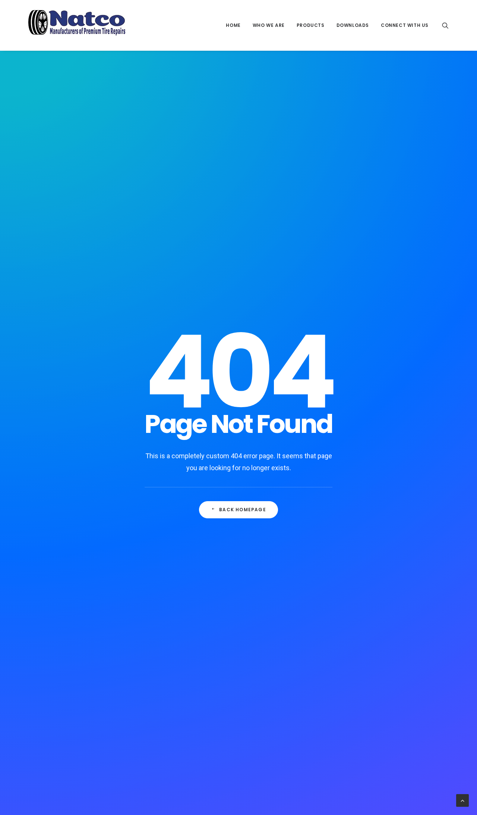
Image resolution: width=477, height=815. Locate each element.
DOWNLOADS (353, 25)
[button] (445, 25)
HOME (233, 25)
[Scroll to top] (462, 799)
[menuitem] (233, 25)
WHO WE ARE (269, 25)
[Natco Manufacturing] (76, 25)
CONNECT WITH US (405, 25)
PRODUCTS (311, 25)
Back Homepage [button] (242, 509)
